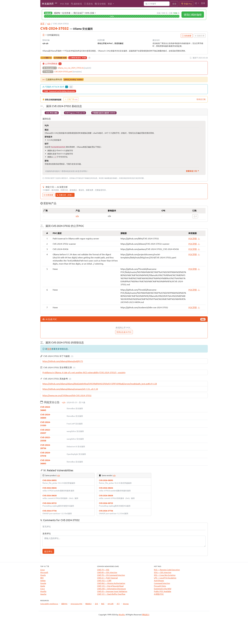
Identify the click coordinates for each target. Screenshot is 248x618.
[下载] (199, 238)
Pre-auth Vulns (160, 586)
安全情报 (101, 3)
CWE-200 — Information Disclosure (111, 588)
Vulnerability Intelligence (49, 604)
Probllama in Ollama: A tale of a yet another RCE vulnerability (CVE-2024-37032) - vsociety (83, 372)
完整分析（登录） (66, 195)
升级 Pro (187, 3)
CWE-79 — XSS (103, 569)
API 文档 (110, 604)
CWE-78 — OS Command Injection (111, 575)
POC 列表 (64, 3)
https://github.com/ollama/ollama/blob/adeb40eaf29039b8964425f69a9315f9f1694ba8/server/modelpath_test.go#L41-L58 (99, 383)
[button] (197, 3)
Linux (42, 569)
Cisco (42, 588)
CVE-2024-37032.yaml (68, 71)
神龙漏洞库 (49, 3)
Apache (43, 594)
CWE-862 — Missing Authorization (111, 583)
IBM (42, 578)
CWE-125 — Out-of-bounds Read (110, 586)
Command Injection (162, 583)
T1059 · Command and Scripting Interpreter (59, 91)
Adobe (43, 580)
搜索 (174, 3)
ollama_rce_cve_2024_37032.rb (74, 68)
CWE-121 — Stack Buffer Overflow (111, 594)
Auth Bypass (159, 580)
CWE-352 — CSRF (104, 580)
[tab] (51, 112)
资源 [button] (110, 3)
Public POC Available (162, 591)
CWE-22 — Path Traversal (107, 578)
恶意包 (89, 3)
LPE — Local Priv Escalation (165, 578)
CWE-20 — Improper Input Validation (112, 591)
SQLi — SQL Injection (162, 572)
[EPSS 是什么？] (89, 57)
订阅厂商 (72, 99)
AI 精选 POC (159, 594)
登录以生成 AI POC (124, 332)
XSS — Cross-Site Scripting (164, 575)
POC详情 (192, 238)
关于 (118, 604)
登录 (203, 3)
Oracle (43, 575)
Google (43, 583)
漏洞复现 (77, 3)
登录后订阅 (201, 99)
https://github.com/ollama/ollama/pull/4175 (62, 361)
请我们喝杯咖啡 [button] (193, 14)
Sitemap (126, 604)
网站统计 (145, 614)
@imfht (122, 614)
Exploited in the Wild (162, 588)
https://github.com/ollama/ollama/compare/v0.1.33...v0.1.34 (70, 389)
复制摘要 (187, 35)
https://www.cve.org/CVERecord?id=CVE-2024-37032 (66, 395)
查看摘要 (49, 195)
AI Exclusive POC (76, 604)
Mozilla (43, 591)
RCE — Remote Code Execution (167, 569)
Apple (42, 586)
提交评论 (48, 551)
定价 (96, 604)
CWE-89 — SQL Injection (107, 572)
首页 (42, 23)
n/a (48, 23)
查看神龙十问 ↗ (192, 171)
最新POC (64, 604)
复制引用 (200, 35)
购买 (102, 604)
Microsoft (44, 572)
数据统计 (89, 604)
